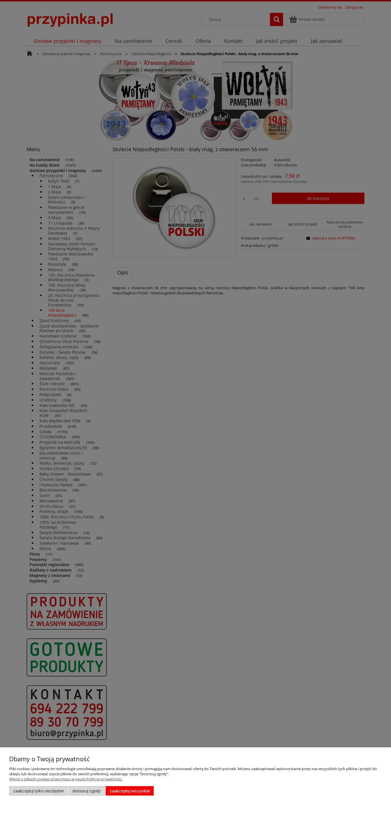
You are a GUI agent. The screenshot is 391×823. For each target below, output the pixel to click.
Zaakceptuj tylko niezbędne (38, 790)
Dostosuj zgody (86, 790)
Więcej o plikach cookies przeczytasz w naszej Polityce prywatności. (66, 779)
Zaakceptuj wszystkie (130, 790)
